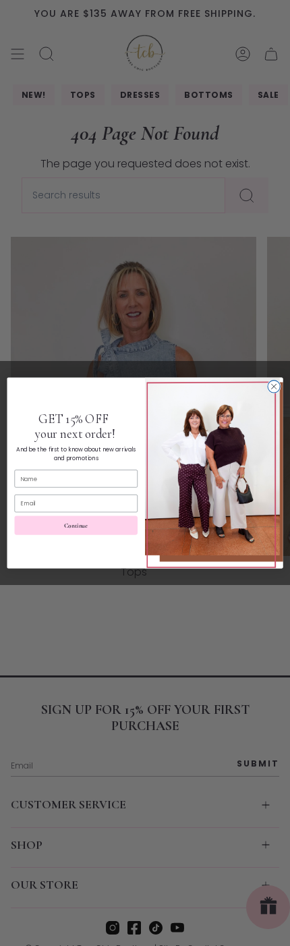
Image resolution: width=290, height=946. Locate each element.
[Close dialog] (274, 387)
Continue (76, 526)
